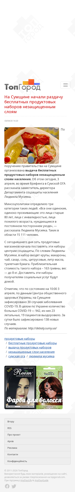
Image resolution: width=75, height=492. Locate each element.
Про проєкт (13, 434)
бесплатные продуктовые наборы (32, 343)
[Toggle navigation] (65, 85)
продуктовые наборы (19, 339)
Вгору (10, 421)
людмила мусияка (41, 356)
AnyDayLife (26, 480)
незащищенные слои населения (31, 352)
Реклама (12, 447)
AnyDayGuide (41, 480)
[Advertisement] (37, 37)
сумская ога (16, 356)
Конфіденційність (17, 461)
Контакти (12, 454)
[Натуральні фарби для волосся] (33, 387)
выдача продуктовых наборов (29, 347)
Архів (10, 441)
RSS (9, 428)
